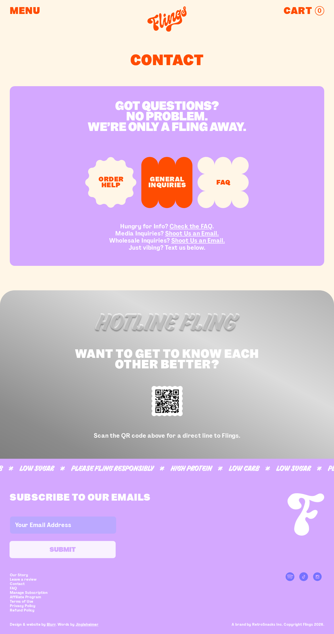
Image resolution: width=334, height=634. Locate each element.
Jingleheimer (87, 624)
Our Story (19, 575)
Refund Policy (22, 610)
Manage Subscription (29, 592)
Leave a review (23, 579)
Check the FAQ (190, 226)
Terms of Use (21, 601)
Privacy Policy (22, 606)
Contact (17, 584)
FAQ (13, 588)
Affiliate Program (25, 597)
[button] (304, 10)
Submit (63, 549)
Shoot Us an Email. (192, 233)
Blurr (51, 624)
